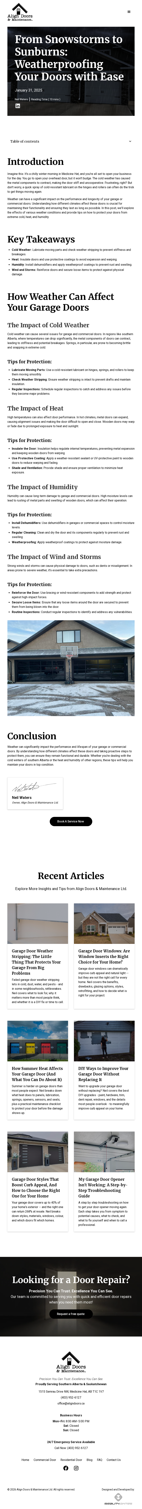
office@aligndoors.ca (71, 1403)
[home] (20, 12)
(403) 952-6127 (71, 1397)
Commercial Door (45, 1460)
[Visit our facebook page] (66, 1468)
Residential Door (71, 1460)
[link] (18, 106)
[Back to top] (134, 1501)
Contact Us (114, 1460)
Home (25, 1460)
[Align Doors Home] (71, 1361)
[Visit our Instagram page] (76, 1468)
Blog (89, 1460)
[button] (129, 11)
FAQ (99, 1460)
